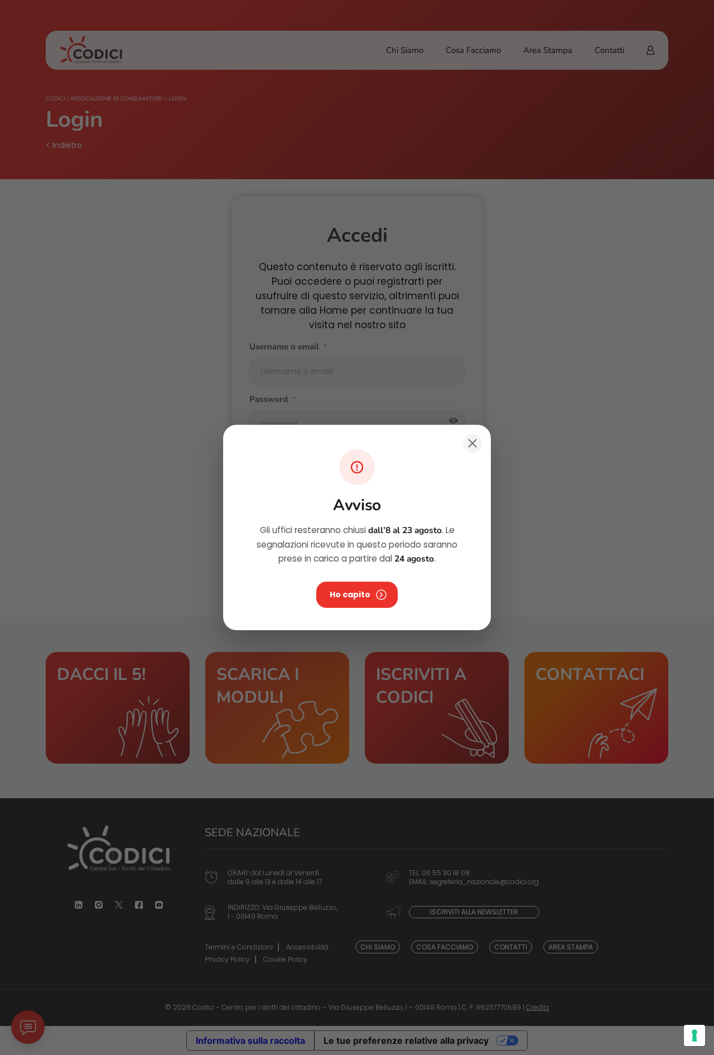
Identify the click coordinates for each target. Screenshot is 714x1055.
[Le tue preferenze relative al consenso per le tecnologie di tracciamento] (694, 1035)
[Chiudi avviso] (472, 443)
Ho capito (350, 594)
